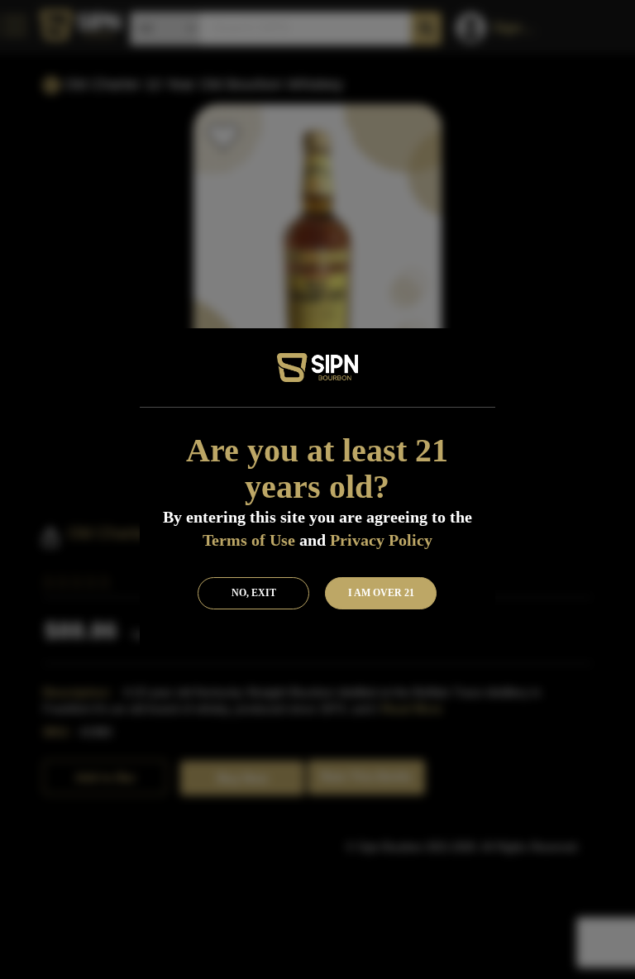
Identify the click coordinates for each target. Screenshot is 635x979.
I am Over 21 (381, 593)
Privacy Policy (381, 540)
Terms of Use (249, 540)
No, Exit (254, 593)
